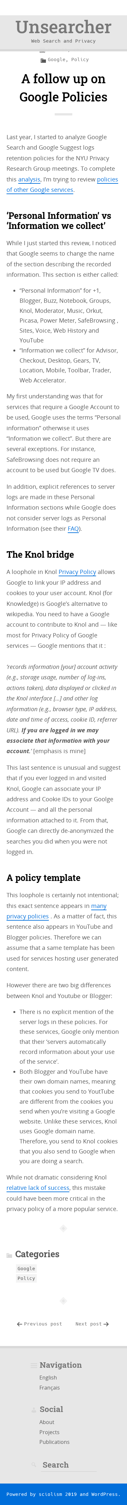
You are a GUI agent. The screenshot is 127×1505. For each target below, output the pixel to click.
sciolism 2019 (58, 1494)
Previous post (43, 1323)
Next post (89, 1323)
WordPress (105, 1494)
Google (56, 59)
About (46, 1422)
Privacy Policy (77, 572)
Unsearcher (63, 26)
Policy (80, 59)
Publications (54, 1441)
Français (49, 1387)
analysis (29, 179)
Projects (49, 1431)
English (48, 1377)
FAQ (73, 528)
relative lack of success (38, 1188)
